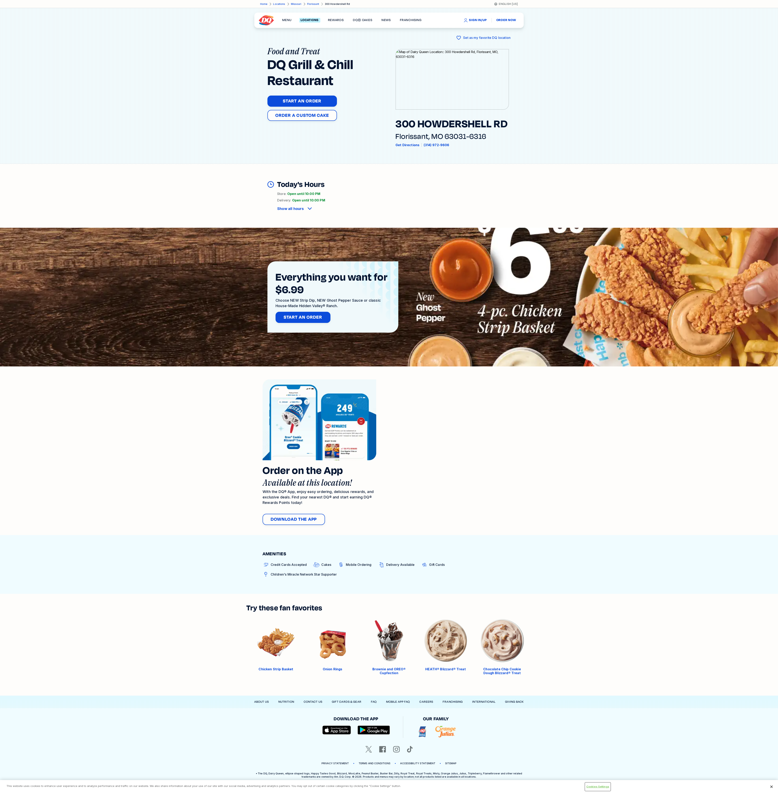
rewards (336, 20)
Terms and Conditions (374, 763)
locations (310, 20)
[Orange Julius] (445, 732)
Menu (287, 20)
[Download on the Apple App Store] (336, 730)
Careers (426, 702)
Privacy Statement (335, 763)
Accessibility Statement (417, 763)
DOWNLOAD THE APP (294, 519)
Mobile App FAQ (398, 702)
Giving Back (514, 702)
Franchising (453, 702)
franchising (410, 20)
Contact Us (313, 702)
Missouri (296, 3)
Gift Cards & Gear (346, 702)
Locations (279, 3)
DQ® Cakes (362, 20)
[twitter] (368, 749)
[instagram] (396, 749)
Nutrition (286, 702)
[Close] (771, 786)
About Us (261, 702)
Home (263, 3)
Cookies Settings (597, 786)
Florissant (313, 3)
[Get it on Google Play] (374, 730)
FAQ (374, 702)
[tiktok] (410, 749)
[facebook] (382, 749)
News (386, 20)
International (484, 702)
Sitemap (450, 763)
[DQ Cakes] (422, 732)
